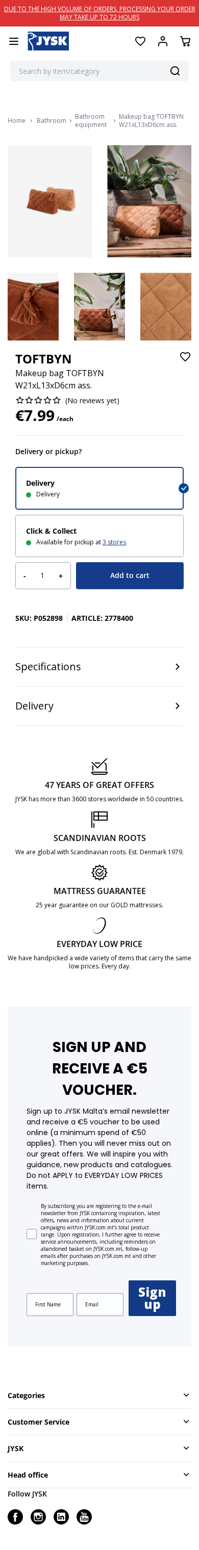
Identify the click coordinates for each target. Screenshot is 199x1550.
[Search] (175, 71)
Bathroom (51, 121)
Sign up (152, 1297)
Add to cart (130, 575)
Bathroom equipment (91, 121)
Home (17, 121)
